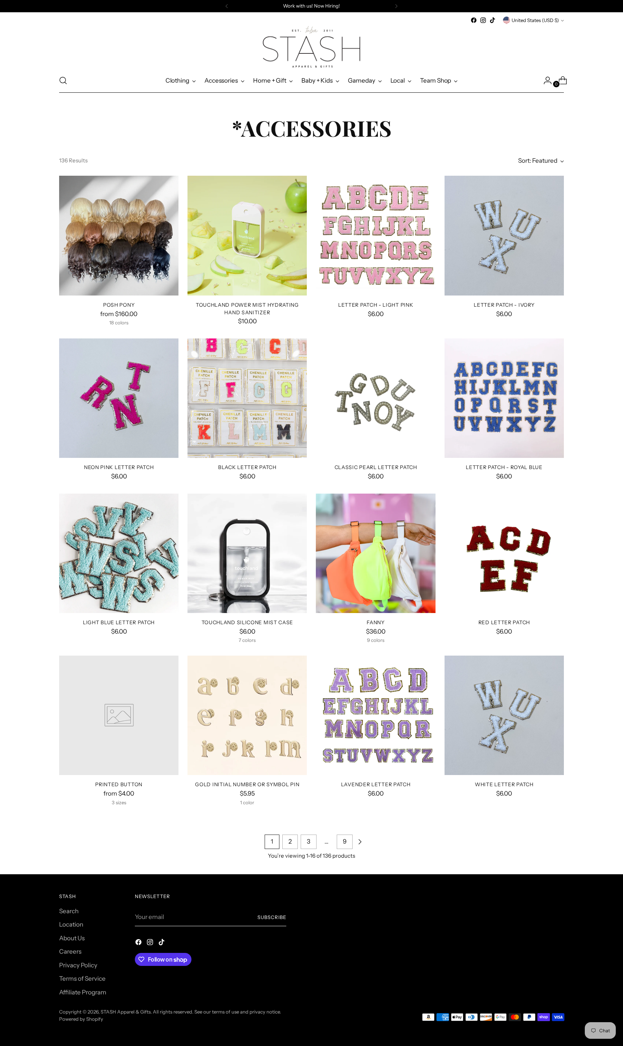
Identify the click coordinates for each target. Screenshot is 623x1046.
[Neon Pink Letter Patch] (118, 398)
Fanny (376, 622)
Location (71, 924)
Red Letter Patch (504, 622)
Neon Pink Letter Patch (119, 467)
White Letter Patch (504, 784)
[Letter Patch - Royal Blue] (504, 398)
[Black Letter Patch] (247, 398)
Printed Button (118, 784)
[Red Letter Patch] (504, 553)
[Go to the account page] (545, 80)
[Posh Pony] (118, 235)
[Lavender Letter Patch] (375, 715)
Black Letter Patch (247, 467)
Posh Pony (118, 305)
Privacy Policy (78, 965)
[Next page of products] (359, 842)
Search (69, 911)
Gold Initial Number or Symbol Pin (247, 784)
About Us (72, 938)
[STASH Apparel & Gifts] (311, 46)
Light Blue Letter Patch (119, 622)
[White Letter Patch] (504, 715)
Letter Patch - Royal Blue (504, 467)
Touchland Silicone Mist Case (247, 622)
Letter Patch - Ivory (504, 305)
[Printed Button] (118, 715)
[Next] (396, 6)
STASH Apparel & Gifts (126, 1012)
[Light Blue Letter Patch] (118, 553)
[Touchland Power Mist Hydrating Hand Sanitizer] (247, 235)
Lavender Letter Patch (376, 784)
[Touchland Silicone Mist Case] (247, 553)
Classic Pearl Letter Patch (376, 467)
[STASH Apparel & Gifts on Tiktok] (492, 20)
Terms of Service (82, 978)
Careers (70, 951)
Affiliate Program (82, 992)
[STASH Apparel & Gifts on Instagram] (483, 20)
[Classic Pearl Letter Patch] (375, 398)
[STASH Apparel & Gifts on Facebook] (473, 20)
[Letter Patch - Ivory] (504, 235)
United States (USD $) (535, 20)
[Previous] (227, 6)
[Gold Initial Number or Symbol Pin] (247, 715)
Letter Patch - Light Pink (375, 305)
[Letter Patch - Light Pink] (375, 235)
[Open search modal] (63, 80)
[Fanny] (375, 553)
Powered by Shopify (81, 1019)
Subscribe (271, 917)
